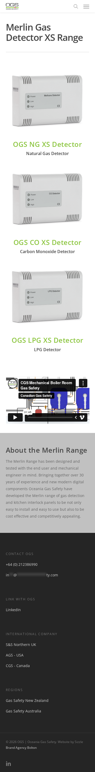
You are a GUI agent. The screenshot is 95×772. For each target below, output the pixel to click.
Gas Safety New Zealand (27, 700)
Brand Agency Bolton (21, 747)
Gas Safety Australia (23, 710)
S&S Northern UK (21, 644)
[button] (86, 6)
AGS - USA (14, 655)
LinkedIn (13, 609)
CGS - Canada (18, 665)
